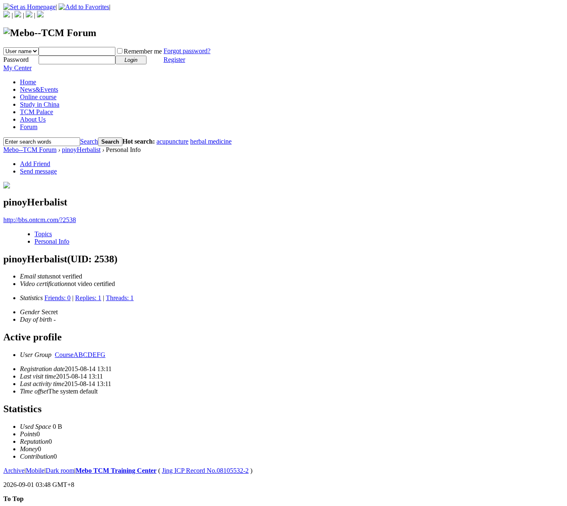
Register (174, 59)
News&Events (39, 89)
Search (89, 141)
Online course (38, 96)
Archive (13, 470)
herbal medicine (211, 141)
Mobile (35, 470)
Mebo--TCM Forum (29, 149)
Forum (28, 126)
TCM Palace (36, 111)
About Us (33, 119)
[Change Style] (40, 15)
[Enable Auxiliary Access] (18, 15)
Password (16, 59)
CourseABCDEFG (80, 354)
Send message (38, 171)
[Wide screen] (29, 15)
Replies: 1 (88, 297)
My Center (17, 67)
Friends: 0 (57, 297)
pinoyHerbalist (81, 149)
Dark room (60, 470)
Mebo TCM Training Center (116, 470)
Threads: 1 (120, 297)
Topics (43, 233)
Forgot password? (187, 50)
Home (28, 82)
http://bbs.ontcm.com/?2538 (39, 219)
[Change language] (6, 15)
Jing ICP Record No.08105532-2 (205, 470)
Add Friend (35, 163)
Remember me (143, 51)
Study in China (39, 104)
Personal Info (51, 241)
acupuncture (172, 141)
